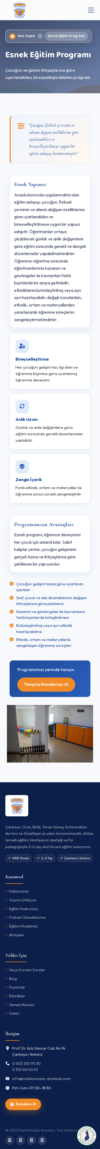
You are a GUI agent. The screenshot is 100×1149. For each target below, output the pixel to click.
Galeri (14, 1013)
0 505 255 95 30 (26, 1063)
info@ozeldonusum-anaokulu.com (41, 1078)
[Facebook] (31, 1140)
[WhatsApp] (20, 1140)
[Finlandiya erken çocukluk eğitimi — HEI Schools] (86, 1135)
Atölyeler (16, 935)
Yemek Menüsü (21, 1004)
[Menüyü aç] (91, 10)
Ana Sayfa (26, 36)
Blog (13, 978)
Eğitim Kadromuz (23, 908)
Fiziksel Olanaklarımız (27, 917)
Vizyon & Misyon (23, 900)
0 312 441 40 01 (25, 1069)
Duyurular (17, 987)
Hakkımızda (19, 891)
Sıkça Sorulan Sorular (27, 969)
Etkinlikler (17, 996)
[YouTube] (42, 1140)
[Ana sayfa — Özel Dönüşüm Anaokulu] (20, 10)
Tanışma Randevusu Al (46, 684)
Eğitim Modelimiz (23, 926)
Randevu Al (26, 1104)
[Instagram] (9, 1140)
